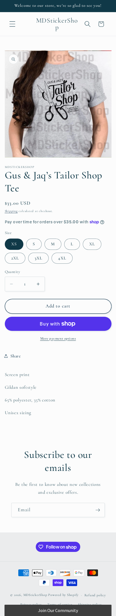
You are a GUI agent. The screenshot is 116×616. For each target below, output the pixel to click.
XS (14, 243)
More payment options (58, 338)
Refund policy (95, 595)
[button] (12, 24)
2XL (15, 258)
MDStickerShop (35, 595)
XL (92, 243)
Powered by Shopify (63, 595)
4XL (62, 258)
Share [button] (15, 356)
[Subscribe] (97, 510)
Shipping (11, 211)
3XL (38, 258)
